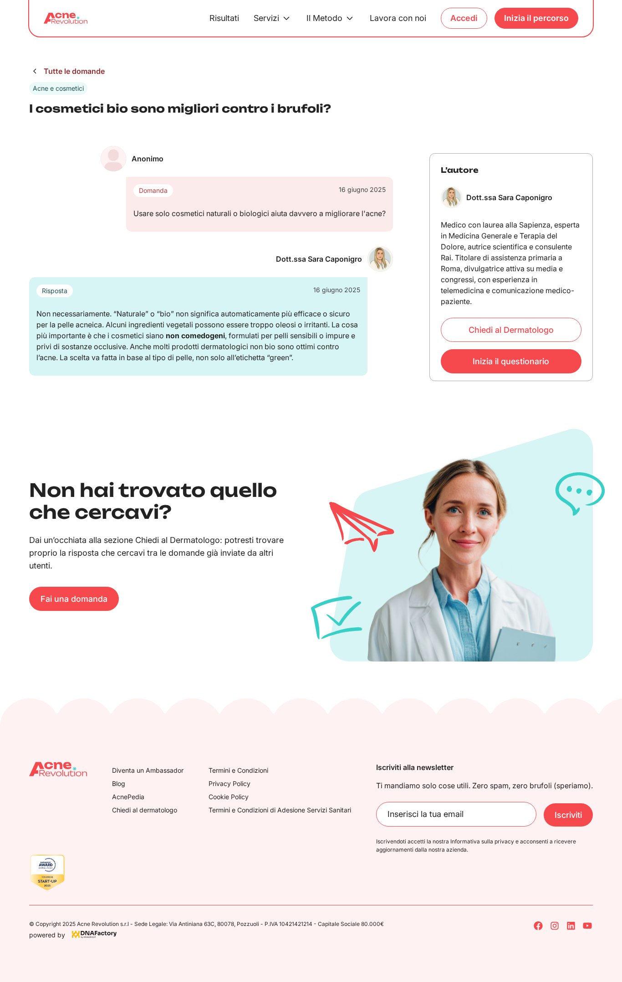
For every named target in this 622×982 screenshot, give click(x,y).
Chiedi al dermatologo (144, 810)
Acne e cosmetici (58, 88)
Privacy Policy (229, 783)
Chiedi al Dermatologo (511, 330)
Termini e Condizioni (238, 770)
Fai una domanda (74, 599)
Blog (118, 783)
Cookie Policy (229, 797)
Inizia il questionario (511, 361)
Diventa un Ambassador (148, 770)
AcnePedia (128, 797)
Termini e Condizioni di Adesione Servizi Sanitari (280, 810)
